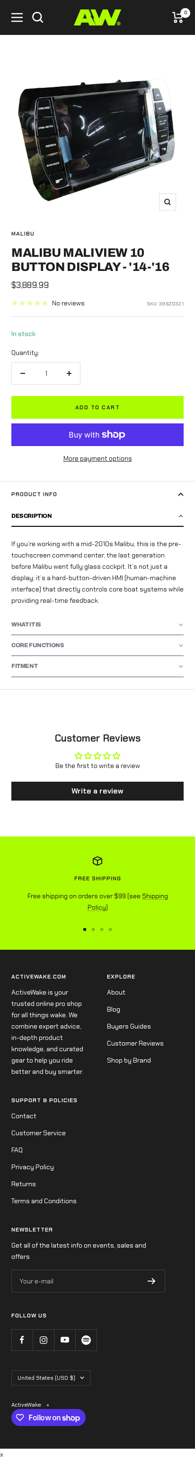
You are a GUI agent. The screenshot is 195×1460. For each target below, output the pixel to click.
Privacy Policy (32, 1167)
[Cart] (178, 17)
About (116, 992)
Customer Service (38, 1133)
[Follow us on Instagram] (43, 1339)
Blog (113, 1009)
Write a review (97, 791)
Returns (23, 1184)
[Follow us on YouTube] (64, 1339)
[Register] (152, 1281)
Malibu (23, 233)
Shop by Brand (129, 1060)
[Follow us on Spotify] (86, 1339)
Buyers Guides (129, 1026)
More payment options (97, 458)
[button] (97, 516)
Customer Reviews (135, 1043)
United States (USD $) (46, 1378)
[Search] (38, 17)
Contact (23, 1116)
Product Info (34, 494)
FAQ (17, 1150)
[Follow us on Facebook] (22, 1339)
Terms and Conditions (44, 1201)
